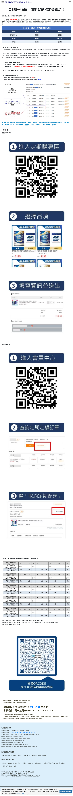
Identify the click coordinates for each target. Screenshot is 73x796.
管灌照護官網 (39, 763)
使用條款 (34, 755)
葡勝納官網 (11, 763)
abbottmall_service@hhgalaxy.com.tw (23, 732)
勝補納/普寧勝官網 (28, 763)
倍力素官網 (18, 763)
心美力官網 (12, 766)
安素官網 (4, 763)
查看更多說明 (20, 794)
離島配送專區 (42, 755)
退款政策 (20, 755)
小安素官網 (4, 766)
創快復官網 (62, 763)
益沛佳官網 (47, 763)
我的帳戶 (14, 755)
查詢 (2, 755)
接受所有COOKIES (65, 792)
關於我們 (7, 755)
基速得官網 (55, 763)
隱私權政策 (27, 755)
